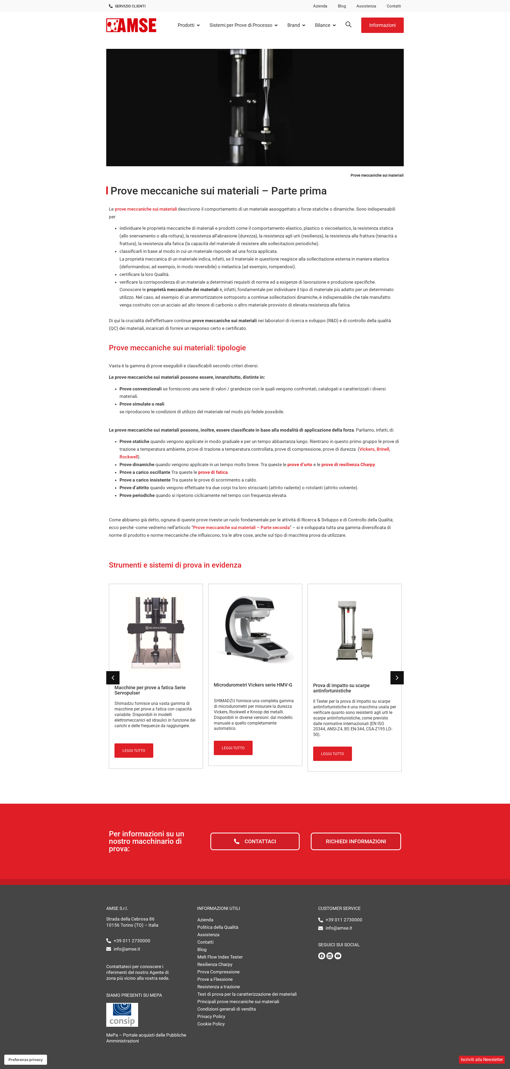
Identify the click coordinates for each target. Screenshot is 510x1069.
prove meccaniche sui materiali (146, 209)
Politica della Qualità (217, 927)
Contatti (394, 6)
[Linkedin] (329, 955)
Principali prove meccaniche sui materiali (238, 1001)
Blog (342, 6)
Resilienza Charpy (214, 964)
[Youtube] (337, 955)
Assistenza (366, 6)
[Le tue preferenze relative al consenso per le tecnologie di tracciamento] (25, 1060)
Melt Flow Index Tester (220, 957)
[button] (189, 25)
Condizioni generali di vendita (226, 1009)
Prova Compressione (218, 971)
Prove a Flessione (215, 979)
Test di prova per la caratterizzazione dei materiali (247, 994)
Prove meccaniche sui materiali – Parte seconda (241, 527)
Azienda (320, 6)
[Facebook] (321, 955)
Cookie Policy (211, 1024)
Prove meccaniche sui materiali (377, 175)
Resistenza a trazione (218, 986)
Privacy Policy (211, 1016)
